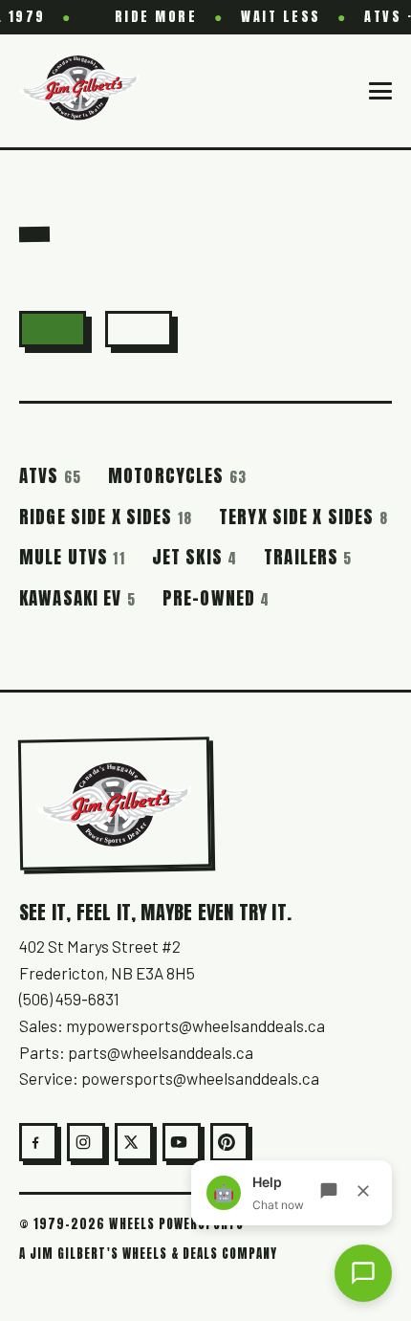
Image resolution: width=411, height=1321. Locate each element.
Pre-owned (216, 597)
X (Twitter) (134, 1142)
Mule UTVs (72, 556)
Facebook (38, 1142)
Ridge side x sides (105, 516)
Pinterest (229, 1142)
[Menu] (380, 91)
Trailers (308, 556)
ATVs (50, 475)
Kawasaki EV (77, 597)
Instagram (86, 1142)
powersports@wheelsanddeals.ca (200, 1078)
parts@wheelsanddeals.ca (160, 1052)
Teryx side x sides (303, 516)
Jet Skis (194, 556)
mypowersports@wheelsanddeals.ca (195, 1025)
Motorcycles (177, 475)
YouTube (181, 1142)
